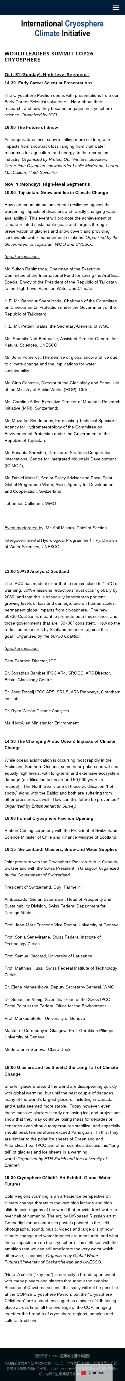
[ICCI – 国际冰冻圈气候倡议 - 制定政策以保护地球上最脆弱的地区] (62, 28)
